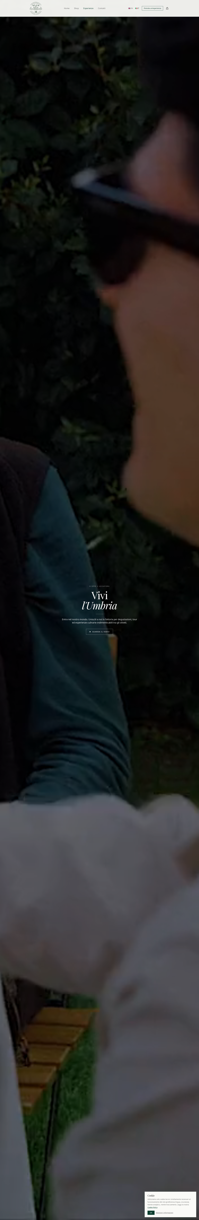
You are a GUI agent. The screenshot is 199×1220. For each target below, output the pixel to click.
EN (130, 8)
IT (137, 8)
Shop (76, 8)
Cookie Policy (152, 1207)
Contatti (101, 8)
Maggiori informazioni (164, 1213)
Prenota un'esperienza (152, 8)
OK (151, 1213)
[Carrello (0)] (167, 8)
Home (67, 8)
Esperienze (88, 8)
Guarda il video (101, 632)
